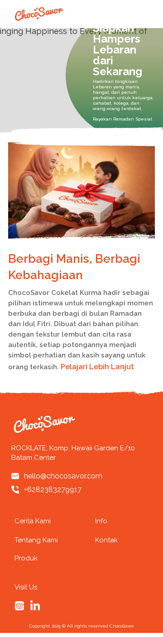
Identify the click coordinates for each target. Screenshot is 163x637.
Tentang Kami (36, 540)
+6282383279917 (53, 489)
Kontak (106, 540)
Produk (26, 558)
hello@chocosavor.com (63, 476)
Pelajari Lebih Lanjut (98, 366)
